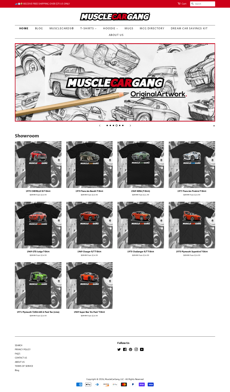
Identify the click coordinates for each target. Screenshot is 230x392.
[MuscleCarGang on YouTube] (142, 350)
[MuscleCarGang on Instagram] (136, 350)
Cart (184, 3)
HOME (24, 28)
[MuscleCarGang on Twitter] (119, 350)
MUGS (129, 28)
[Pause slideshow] (214, 125)
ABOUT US (116, 35)
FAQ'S (17, 353)
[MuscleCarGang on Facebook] (125, 350)
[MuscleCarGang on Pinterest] (130, 350)
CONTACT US (21, 357)
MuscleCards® (61, 28)
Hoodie (109, 28)
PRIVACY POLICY (23, 349)
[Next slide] (130, 125)
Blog (39, 28)
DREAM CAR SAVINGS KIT (189, 28)
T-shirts (87, 28)
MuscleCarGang (112, 379)
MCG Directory (152, 28)
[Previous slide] (99, 125)
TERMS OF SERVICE (24, 366)
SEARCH (18, 345)
